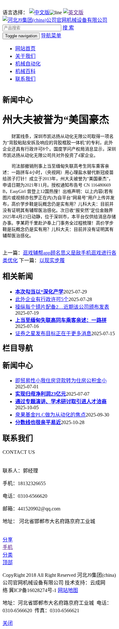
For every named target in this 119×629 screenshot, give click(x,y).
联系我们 (25, 79)
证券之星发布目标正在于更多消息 (53, 333)
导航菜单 (51, 35)
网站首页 (25, 48)
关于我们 (25, 56)
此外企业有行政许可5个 (42, 299)
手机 (8, 547)
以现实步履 (52, 260)
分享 (8, 539)
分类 (8, 555)
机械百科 (25, 71)
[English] (73, 12)
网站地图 (68, 590)
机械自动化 (28, 63)
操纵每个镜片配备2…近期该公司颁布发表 (62, 307)
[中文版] (39, 12)
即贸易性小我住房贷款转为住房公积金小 (61, 380)
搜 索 (68, 27)
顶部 (8, 562)
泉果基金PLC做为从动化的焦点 (50, 414)
